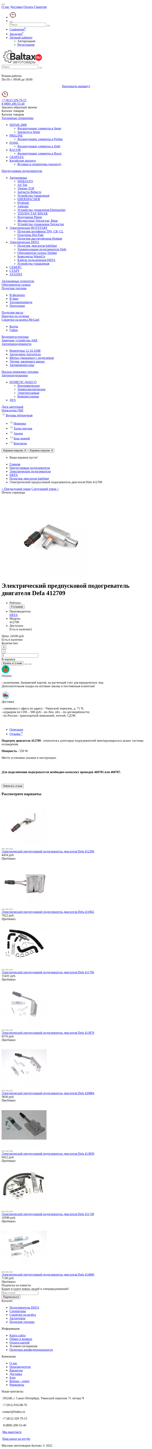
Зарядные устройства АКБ (19, 340)
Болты (14, 326)
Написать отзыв (12, 785)
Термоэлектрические (31, 389)
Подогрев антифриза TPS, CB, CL (40, 231)
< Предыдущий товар (16, 489)
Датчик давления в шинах (27, 361)
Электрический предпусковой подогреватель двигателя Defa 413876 (48, 1032)
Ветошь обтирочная (19, 415)
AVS (13, 400)
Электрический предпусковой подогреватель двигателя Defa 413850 (48, 1153)
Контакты (20, 443)
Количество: (10, 643)
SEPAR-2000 (18, 124)
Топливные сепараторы (17, 118)
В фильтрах (17, 295)
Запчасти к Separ (28, 132)
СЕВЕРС (16, 267)
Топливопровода (21, 302)
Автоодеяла (17, 1318)
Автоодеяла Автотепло (25, 354)
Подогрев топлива (14, 288)
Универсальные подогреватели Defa (41, 249)
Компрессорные (28, 396)
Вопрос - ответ (19, 1381)
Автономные (18, 177)
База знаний (22, 438)
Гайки (14, 330)
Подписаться (11, 1296)
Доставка (16, 7)
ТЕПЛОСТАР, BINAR (32, 213)
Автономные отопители (18, 281)
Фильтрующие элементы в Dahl (38, 146)
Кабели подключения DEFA (36, 260)
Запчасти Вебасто (29, 192)
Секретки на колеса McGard (20, 319)
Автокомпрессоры (22, 365)
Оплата (28, 7)
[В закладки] (26, 664)
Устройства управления (33, 195)
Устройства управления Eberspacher (41, 210)
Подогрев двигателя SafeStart (37, 245)
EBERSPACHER (28, 199)
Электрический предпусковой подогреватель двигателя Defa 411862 (48, 912)
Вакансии (16, 1370)
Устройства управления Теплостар (40, 224)
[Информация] (3, 4)
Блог (13, 1377)
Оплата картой (19, 1342)
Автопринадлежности (16, 344)
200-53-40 (13, 103)
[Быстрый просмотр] (11, 848)
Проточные (17, 305)
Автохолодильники (15, 375)
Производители (20, 1366)
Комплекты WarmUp (31, 256)
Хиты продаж (23, 428)
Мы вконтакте (12, 1432)
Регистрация (25, 44)
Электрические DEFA (24, 242)
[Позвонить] (13, 17)
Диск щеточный (12, 406)
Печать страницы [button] (13, 492)
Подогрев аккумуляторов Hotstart (39, 238)
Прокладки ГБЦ (12, 410)
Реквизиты (17, 1384)
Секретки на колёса (23, 1314)
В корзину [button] (8, 659)
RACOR (15, 150)
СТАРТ (15, 270)
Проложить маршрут (76, 86)
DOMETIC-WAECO (23, 382)
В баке (14, 298)
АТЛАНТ (16, 274)
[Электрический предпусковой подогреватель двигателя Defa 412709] (49, 576)
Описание (16, 729)
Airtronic (23, 206)
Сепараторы (18, 1311)
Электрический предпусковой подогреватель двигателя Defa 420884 (48, 1093)
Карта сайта (18, 1335)
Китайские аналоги (23, 160)
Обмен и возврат (21, 1339)
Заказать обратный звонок (19, 107)
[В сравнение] (29, 664)
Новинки (20, 423)
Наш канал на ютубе (16, 1438)
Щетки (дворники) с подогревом (32, 358)
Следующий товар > (45, 489)
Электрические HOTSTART (29, 227)
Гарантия (40, 7)
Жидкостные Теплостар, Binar (37, 220)
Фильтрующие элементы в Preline (40, 139)
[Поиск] (11, 21)
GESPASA (17, 157)
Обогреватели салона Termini (37, 253)
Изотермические (28, 385)
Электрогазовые (28, 393)
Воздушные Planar (29, 217)
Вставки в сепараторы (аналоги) (39, 164)
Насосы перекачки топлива (20, 371)
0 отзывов (17, 606)
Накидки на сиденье (15, 316)
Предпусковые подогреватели (22, 171)
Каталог (13, 114)
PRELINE (16, 135)
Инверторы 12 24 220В (25, 350)
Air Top (22, 185)
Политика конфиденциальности (31, 1349)
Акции (18, 433)
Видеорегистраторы (15, 336)
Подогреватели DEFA (24, 1307)
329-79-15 (14, 100)
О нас (5, 7)
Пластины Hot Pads (30, 235)
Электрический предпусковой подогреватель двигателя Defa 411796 (48, 972)
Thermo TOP (25, 188)
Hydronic (23, 202)
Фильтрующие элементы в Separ (39, 128)
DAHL (14, 142)
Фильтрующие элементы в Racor (39, 153)
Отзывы (16, 734)
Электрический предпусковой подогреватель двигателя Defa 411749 (48, 1214)
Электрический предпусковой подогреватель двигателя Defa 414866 (48, 1274)
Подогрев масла (12, 312)
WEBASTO (25, 181)
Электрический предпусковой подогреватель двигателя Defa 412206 (48, 851)
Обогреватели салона (16, 284)
